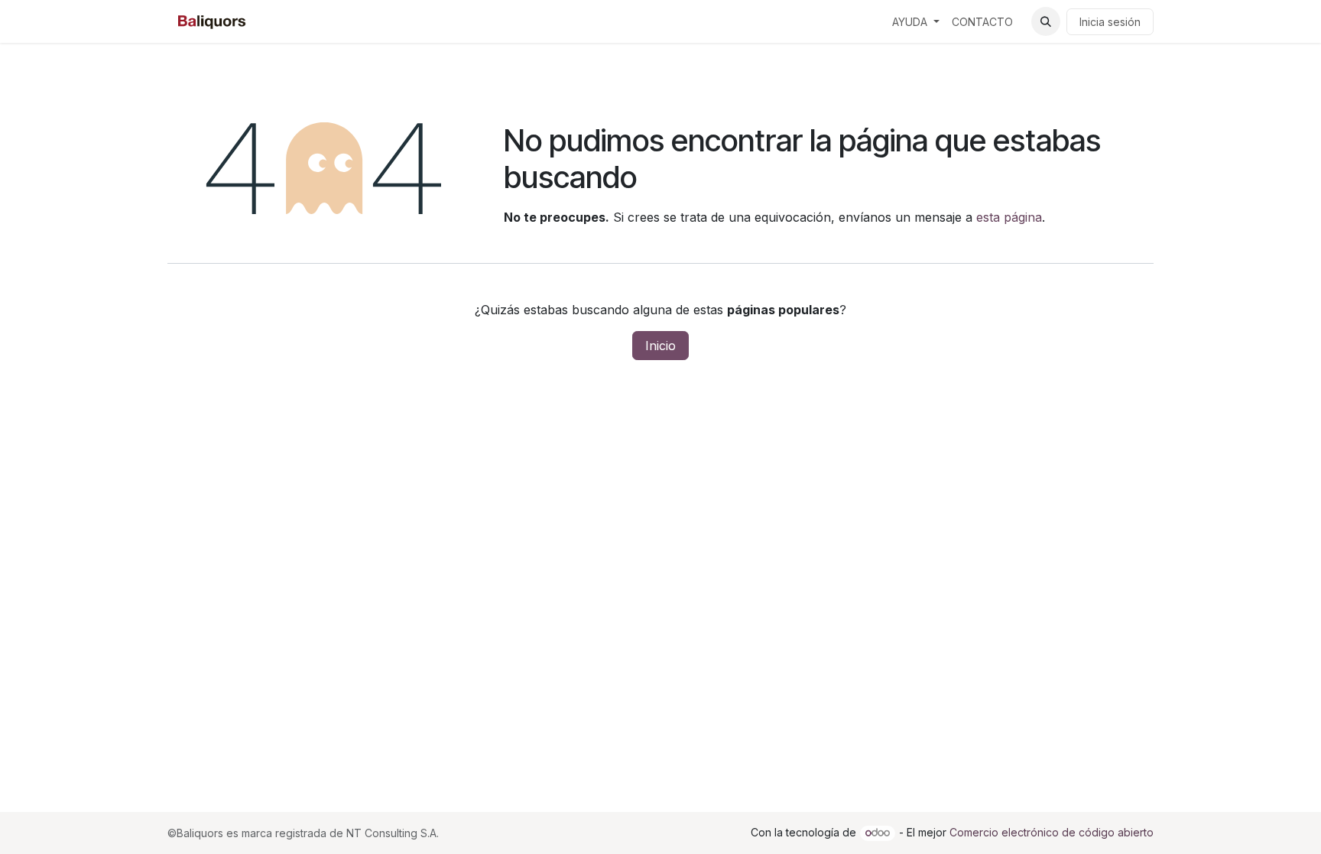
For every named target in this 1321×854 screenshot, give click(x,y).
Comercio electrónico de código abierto (1051, 832)
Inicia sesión (1110, 21)
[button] (1045, 21)
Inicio (660, 345)
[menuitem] (916, 22)
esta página (1009, 217)
